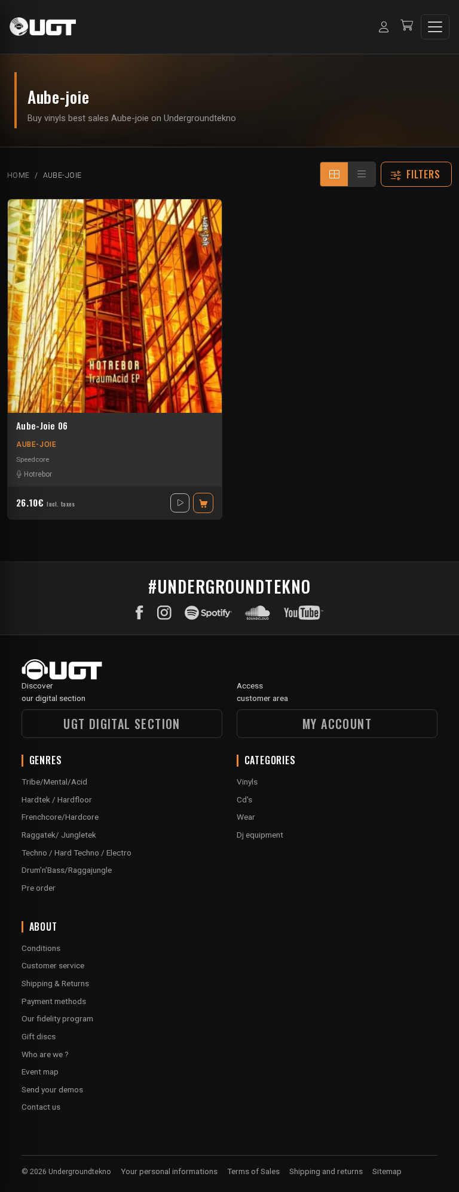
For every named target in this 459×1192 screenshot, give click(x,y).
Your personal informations (169, 1171)
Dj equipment (260, 834)
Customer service (53, 965)
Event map (40, 1071)
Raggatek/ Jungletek (59, 834)
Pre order (39, 888)
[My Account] (384, 27)
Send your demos (52, 1089)
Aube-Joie (36, 444)
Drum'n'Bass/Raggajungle (67, 870)
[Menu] (435, 26)
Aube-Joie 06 (42, 426)
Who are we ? (45, 1054)
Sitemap (387, 1171)
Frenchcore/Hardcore (60, 817)
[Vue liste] (361, 174)
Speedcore (32, 459)
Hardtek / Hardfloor (57, 799)
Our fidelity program (57, 1018)
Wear (246, 817)
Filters (423, 174)
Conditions (41, 948)
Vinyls (247, 781)
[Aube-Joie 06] (115, 306)
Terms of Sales (253, 1171)
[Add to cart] (203, 503)
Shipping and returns (326, 1171)
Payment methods (54, 1001)
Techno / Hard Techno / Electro (76, 852)
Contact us (41, 1106)
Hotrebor (38, 474)
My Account (337, 724)
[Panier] (406, 26)
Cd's (244, 799)
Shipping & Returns (55, 983)
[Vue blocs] (334, 174)
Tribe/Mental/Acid (54, 781)
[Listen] (179, 502)
